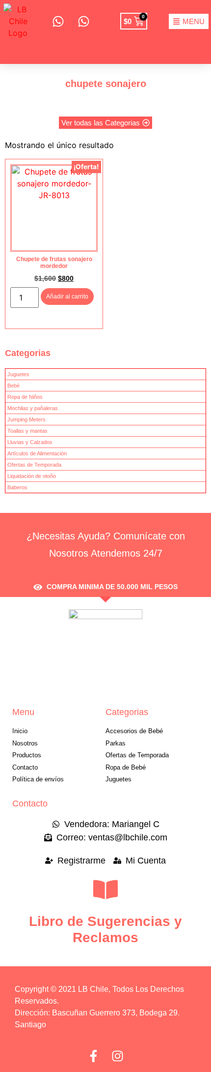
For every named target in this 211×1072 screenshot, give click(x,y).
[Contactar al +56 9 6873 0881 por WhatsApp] (57, 21)
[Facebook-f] (93, 1056)
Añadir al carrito (67, 296)
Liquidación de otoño (31, 476)
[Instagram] (117, 1056)
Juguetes (18, 374)
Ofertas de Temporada (34, 465)
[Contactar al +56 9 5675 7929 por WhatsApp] (83, 21)
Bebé (13, 385)
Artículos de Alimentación (37, 453)
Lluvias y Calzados (30, 442)
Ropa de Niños (25, 397)
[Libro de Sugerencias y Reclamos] (105, 889)
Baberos (17, 487)
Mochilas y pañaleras (32, 408)
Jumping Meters (26, 419)
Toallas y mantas (27, 431)
